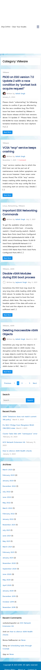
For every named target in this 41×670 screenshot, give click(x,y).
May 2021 (6, 541)
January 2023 (8, 480)
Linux (5, 206)
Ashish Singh (20, 93)
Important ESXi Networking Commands (20, 212)
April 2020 (7, 585)
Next (35, 383)
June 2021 (7, 536)
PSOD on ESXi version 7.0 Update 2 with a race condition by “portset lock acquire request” (19, 82)
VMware (6, 72)
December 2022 (9, 486)
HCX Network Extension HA (14, 442)
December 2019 (9, 596)
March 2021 (7, 547)
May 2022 (6, 502)
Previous (7, 383)
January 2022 (8, 519)
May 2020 (7, 580)
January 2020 (8, 591)
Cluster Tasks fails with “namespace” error (20, 434)
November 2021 (9, 525)
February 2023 (9, 475)
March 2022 (7, 508)
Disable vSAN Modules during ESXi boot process (19, 275)
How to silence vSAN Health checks (17, 451)
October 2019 (8, 602)
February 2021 (8, 552)
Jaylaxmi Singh (21, 282)
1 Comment (21, 160)
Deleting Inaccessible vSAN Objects (20, 332)
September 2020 (10, 569)
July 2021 (6, 530)
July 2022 (6, 491)
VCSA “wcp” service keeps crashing (19, 149)
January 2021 (8, 558)
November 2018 (9, 607)
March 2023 (7, 469)
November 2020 (9, 563)
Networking (12, 206)
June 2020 (7, 574)
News (23, 640)
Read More (8, 132)
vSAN (12, 269)
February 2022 (9, 513)
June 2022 (7, 497)
